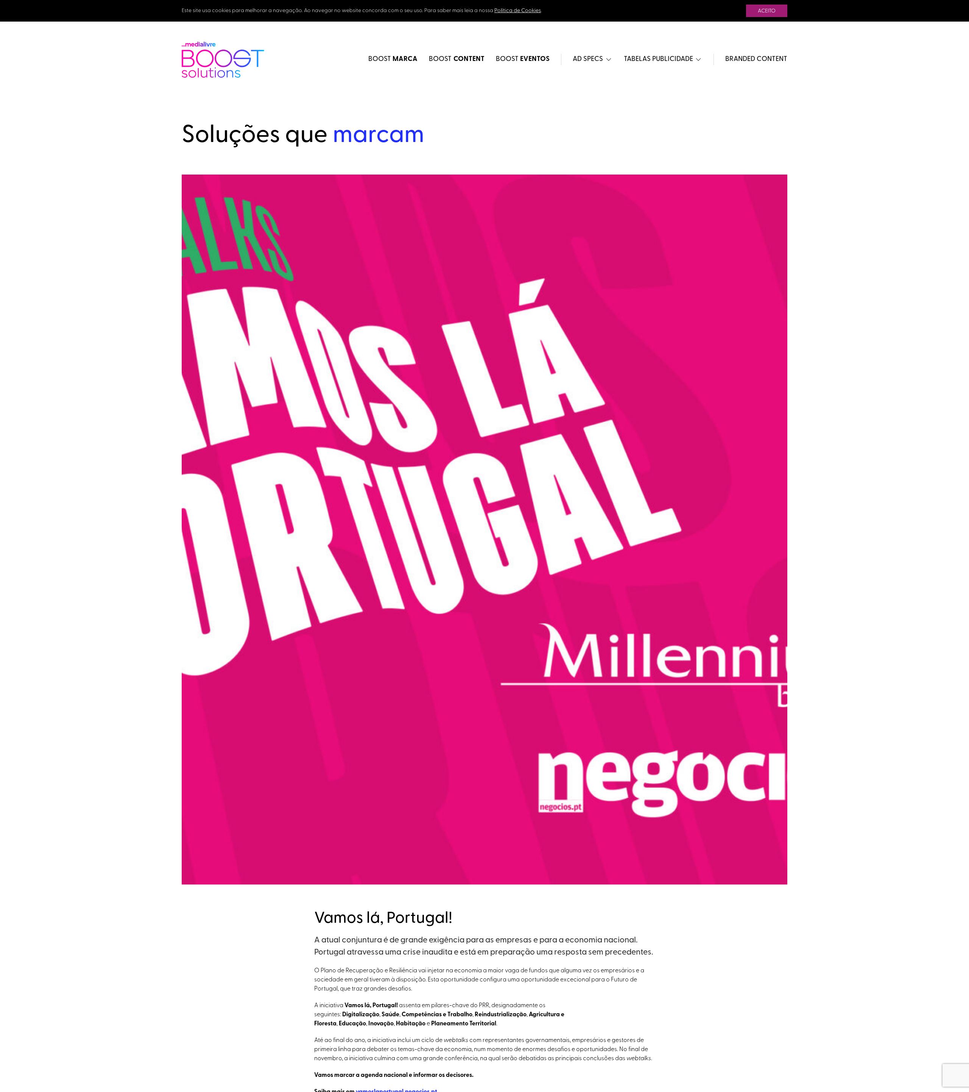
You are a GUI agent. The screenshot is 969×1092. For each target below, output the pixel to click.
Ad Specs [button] (588, 59)
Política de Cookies (517, 11)
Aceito (767, 11)
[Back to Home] (223, 60)
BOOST (393, 59)
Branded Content (756, 59)
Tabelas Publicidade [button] (658, 59)
